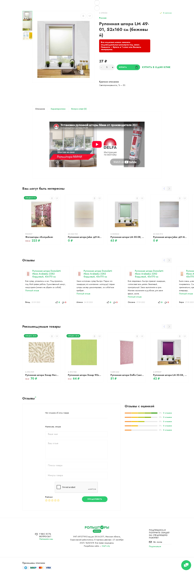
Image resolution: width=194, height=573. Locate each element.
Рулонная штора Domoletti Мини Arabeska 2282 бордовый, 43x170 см (46, 273)
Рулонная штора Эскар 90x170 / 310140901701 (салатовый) (85, 375)
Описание (40, 108)
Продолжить (94, 499)
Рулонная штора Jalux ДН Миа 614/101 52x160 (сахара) (85, 237)
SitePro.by (106, 546)
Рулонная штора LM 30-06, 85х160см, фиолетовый (170, 375)
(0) (85, 108)
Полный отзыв (32, 290)
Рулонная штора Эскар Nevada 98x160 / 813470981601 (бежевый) (42, 375)
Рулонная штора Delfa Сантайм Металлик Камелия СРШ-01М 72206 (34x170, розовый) (127, 375)
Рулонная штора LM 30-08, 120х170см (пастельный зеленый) (127, 237)
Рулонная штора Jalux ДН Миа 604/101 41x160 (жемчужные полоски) (170, 237)
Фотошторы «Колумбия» (39, 237)
